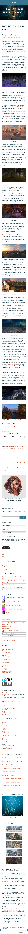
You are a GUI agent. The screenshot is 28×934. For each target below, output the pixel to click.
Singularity (4, 741)
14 (10, 462)
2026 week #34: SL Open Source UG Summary (12, 584)
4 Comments (20, 448)
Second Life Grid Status (13, 754)
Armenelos (4, 234)
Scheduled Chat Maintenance (8, 771)
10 (20, 460)
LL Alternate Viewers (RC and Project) (10, 735)
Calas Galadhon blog (17, 419)
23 (17, 465)
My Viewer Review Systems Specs (9, 640)
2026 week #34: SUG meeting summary (10, 589)
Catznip (3, 726)
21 (10, 465)
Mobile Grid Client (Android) (8, 745)
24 (20, 465)
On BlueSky (4, 563)
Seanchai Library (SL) (6, 665)
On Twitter (4, 565)
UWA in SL (4, 668)
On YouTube (4, 568)
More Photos (5, 865)
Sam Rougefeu (9, 612)
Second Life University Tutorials (9, 707)
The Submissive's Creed (7, 626)
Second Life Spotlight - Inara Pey (14, 503)
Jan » (6, 471)
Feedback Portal (5, 704)
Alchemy (4, 722)
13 (7, 462)
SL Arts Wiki (4, 709)
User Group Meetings (6, 712)
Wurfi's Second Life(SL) (7, 672)
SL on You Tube (5, 714)
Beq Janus (4, 650)
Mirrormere (4, 147)
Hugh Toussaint (5, 658)
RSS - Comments (5, 556)
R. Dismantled (5, 664)
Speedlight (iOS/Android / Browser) (9, 750)
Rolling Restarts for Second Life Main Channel (12, 761)
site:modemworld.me (19, 511)
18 (24, 462)
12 (3, 462)
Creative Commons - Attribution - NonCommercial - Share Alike (11, 909)
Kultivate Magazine (6, 659)
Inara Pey (20, 37)
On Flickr (4, 566)
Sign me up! (6, 547)
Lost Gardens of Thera (19, 305)
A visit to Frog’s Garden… (17, 601)
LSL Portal (4, 705)
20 (7, 465)
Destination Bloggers (6, 694)
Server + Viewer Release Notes (8, 708)
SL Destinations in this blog (11, 426)
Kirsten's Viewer (5, 732)
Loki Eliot (4, 661)
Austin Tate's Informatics (7, 649)
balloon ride (8, 116)
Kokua (3, 734)
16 (17, 462)
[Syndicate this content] (2, 754)
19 (3, 465)
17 (20, 462)
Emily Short (4, 655)
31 (20, 467)
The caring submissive (6, 628)
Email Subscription (10, 537)
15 (14, 462)
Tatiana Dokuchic (5, 666)
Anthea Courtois (5, 648)
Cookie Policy (4, 928)
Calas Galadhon (11, 35)
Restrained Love (5, 739)
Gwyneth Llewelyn (6, 656)
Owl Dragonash (5, 662)
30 (17, 467)
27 (7, 467)
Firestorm (4, 729)
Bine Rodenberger (6, 652)
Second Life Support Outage (8, 764)
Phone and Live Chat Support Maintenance (11, 768)
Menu (14, 2)
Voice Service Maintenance (8, 775)
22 (14, 465)
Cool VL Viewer (5, 728)
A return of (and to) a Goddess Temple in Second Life (13, 633)
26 (3, 467)
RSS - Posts (4, 554)
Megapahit (4, 738)
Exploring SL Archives (10, 448)
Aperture (4, 724)
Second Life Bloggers (6, 692)
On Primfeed (4, 569)
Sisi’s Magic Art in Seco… (17, 605)
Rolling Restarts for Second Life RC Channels (11, 758)
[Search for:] (14, 517)
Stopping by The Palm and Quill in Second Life (12, 587)
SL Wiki (3, 711)
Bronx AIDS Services (12, 364)
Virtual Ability (5, 669)
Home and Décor (5, 697)
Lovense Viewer (5, 737)
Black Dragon (5, 725)
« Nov (3, 471)
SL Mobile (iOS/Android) (7, 748)
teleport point (12, 190)
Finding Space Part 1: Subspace (8, 635)
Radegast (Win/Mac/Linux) (7, 747)
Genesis (3, 731)
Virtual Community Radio (7, 671)
